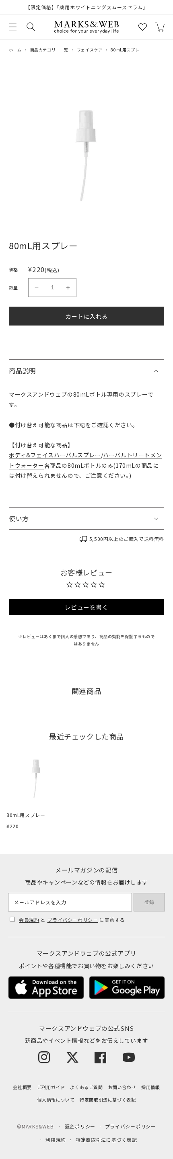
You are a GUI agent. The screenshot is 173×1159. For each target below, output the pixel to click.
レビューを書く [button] (86, 607)
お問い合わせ (122, 1087)
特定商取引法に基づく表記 (108, 1099)
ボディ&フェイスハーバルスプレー (55, 455)
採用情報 (150, 1087)
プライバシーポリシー (72, 919)
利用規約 (55, 1139)
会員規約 (29, 919)
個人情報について (55, 1099)
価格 (13, 269)
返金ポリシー (80, 1126)
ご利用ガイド (51, 1087)
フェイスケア (90, 50)
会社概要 (22, 1087)
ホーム (15, 50)
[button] (13, 27)
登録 (149, 902)
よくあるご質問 (86, 1087)
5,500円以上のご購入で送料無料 (126, 538)
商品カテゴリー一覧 (49, 50)
